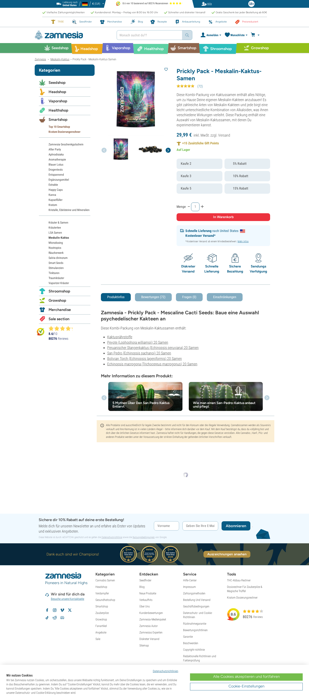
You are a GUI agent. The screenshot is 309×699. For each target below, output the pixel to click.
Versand (224, 135)
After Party (55, 149)
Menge (181, 207)
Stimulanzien (56, 268)
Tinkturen (54, 273)
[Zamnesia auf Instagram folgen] (55, 610)
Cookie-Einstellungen (246, 686)
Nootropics (55, 247)
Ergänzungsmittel (59, 179)
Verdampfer (102, 593)
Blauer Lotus (56, 164)
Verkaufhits (145, 600)
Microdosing (56, 242)
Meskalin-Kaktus (59, 237)
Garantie (188, 636)
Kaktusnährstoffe (119, 337)
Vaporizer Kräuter (59, 283)
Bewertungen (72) (153, 297)
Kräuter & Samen (58, 222)
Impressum (189, 586)
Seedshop (57, 82)
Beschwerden (190, 643)
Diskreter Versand (149, 639)
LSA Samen (55, 232)
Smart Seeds (56, 263)
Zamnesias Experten (150, 632)
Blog (142, 586)
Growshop (57, 300)
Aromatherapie (57, 159)
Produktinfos (115, 297)
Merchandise (60, 309)
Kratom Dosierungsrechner (65, 131)
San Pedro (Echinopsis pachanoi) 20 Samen (139, 353)
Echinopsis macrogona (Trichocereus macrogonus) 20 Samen (152, 364)
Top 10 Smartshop (59, 126)
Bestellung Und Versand (196, 600)
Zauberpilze (102, 613)
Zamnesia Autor (148, 626)
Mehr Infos (243, 241)
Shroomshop (59, 291)
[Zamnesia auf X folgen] (70, 610)
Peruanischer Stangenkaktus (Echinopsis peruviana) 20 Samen (153, 347)
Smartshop (58, 119)
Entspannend (56, 174)
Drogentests (56, 169)
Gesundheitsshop (105, 600)
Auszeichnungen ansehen (227, 554)
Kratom (53, 205)
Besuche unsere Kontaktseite (67, 598)
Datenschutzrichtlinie (112, 537)
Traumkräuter (56, 278)
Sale (97, 639)
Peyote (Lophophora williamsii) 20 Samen (137, 342)
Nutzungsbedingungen (144, 537)
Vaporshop (58, 101)
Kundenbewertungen (151, 613)
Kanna (52, 194)
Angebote (100, 632)
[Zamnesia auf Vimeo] (62, 610)
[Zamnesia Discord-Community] (62, 618)
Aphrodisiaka (56, 154)
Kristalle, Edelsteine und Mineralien (69, 210)
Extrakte (53, 184)
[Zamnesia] (73, 35)
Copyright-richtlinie (194, 649)
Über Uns (144, 606)
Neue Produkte (147, 593)
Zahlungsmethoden (194, 593)
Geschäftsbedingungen (196, 606)
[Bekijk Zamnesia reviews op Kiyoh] (40, 332)
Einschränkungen (224, 297)
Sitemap (144, 645)
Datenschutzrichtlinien (165, 671)
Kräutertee (55, 227)
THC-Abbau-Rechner (239, 580)
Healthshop (58, 110)
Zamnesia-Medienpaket (152, 619)
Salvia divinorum (58, 257)
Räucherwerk (56, 252)
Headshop (57, 92)
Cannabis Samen (105, 580)
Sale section (59, 319)
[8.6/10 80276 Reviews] (62, 328)
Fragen (189, 297)
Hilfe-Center (190, 580)
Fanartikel (101, 626)
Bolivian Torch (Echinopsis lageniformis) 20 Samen (144, 358)
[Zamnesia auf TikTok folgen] (47, 618)
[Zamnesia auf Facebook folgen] (47, 610)
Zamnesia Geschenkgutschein (66, 144)
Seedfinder (145, 580)
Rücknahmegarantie (194, 623)
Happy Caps (56, 189)
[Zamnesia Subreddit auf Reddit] (55, 618)
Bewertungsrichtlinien (195, 630)
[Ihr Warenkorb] (256, 35)
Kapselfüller (55, 199)
